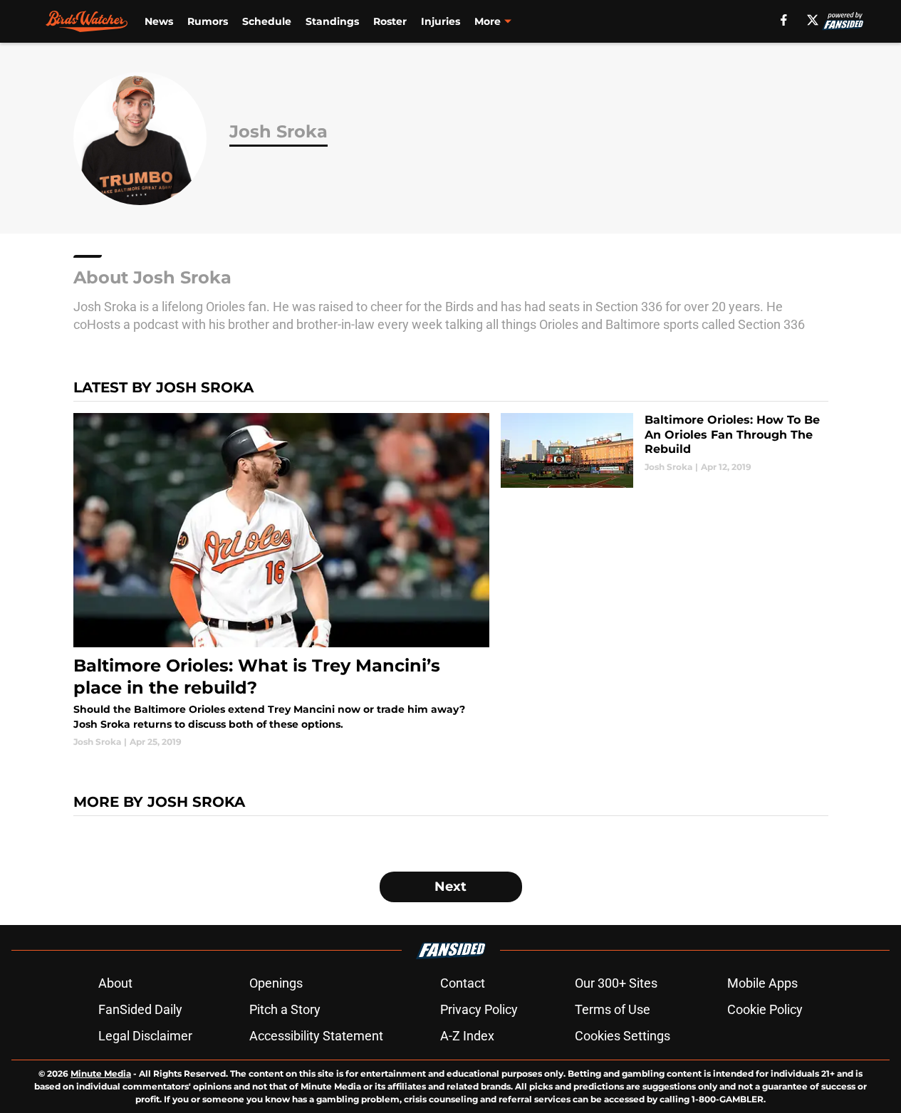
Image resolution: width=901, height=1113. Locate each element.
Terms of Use (612, 1009)
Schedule (266, 21)
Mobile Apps (762, 983)
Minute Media (101, 1073)
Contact (462, 983)
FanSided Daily (140, 1009)
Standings (332, 21)
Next (450, 886)
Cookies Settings (622, 1035)
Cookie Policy (765, 1009)
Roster (390, 21)
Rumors (207, 21)
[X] (812, 20)
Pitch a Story (285, 1009)
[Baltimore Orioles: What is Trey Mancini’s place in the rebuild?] (281, 580)
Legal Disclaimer (145, 1035)
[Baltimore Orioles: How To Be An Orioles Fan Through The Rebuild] (664, 450)
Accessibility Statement (316, 1035)
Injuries (440, 21)
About (115, 983)
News (159, 21)
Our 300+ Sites (616, 983)
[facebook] (784, 20)
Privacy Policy (479, 1009)
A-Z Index (467, 1035)
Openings (276, 983)
